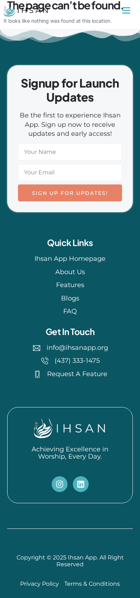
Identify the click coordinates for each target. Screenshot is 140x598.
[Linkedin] (81, 484)
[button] (126, 10)
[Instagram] (59, 484)
